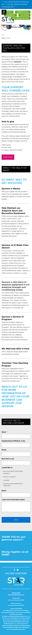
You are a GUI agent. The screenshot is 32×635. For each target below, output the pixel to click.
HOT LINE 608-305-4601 (20, 18)
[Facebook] (14, 570)
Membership (10, 15)
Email (4, 491)
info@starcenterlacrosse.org (16, 594)
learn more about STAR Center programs (13, 472)
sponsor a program (9, 476)
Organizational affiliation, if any (13, 441)
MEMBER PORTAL (23, 12)
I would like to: (7, 467)
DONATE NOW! (8, 157)
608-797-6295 (16, 593)
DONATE (9, 12)
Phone (4, 450)
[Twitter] (17, 570)
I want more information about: (13, 499)
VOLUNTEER (24, 15)
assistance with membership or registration (13, 484)
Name (4, 432)
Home (3, 38)
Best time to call (8, 459)
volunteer (6, 480)
